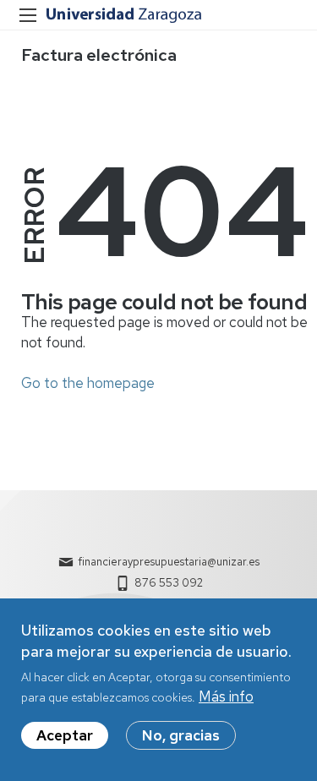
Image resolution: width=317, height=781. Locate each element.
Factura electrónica (99, 55)
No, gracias (181, 735)
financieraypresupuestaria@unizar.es (169, 561)
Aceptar (64, 735)
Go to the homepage (88, 383)
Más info (226, 696)
